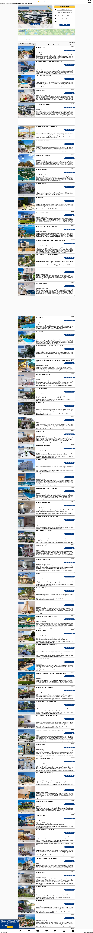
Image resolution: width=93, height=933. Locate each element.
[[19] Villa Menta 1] (26, 337)
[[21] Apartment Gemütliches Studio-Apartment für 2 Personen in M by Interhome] (26, 366)
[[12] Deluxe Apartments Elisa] (26, 218)
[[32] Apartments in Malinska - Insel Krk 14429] (26, 522)
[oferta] (21, 58)
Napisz (92, 932)
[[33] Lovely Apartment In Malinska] (26, 536)
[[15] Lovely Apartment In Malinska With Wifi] (26, 260)
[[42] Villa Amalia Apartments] (26, 664)
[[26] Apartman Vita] (26, 437)
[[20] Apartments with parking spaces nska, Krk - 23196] (26, 351)
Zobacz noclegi (69, 50)
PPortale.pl (5, 932)
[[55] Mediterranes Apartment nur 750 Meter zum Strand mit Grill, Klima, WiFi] (26, 849)
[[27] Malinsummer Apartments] (26, 451)
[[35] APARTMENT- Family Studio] (26, 565)
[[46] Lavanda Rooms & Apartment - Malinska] (26, 721)
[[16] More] (26, 274)
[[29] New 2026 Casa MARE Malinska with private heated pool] (26, 479)
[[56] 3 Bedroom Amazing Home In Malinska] (26, 864)
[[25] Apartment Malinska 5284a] (26, 423)
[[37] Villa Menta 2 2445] (26, 593)
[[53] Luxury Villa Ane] (26, 821)
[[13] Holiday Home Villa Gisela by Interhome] (26, 232)
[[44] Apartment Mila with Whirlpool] (26, 693)
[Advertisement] (46, 306)
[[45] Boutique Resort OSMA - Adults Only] (26, 707)
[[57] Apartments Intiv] (26, 878)
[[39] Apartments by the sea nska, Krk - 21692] (26, 622)
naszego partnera (53, 386)
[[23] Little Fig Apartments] (26, 394)
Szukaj (64, 25)
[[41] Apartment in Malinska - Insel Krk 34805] (26, 650)
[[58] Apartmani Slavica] (26, 892)
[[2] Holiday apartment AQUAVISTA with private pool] (26, 67)
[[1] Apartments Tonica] (26, 53)
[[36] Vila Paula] (26, 579)
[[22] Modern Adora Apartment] (26, 380)
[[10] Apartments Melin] (26, 189)
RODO (6, 925)
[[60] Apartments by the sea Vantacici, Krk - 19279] (26, 921)
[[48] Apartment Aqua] (26, 750)
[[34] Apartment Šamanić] (26, 551)
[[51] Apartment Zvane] (26, 792)
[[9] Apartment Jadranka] (26, 175)
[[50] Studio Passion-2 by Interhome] (26, 778)
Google (2, 921)
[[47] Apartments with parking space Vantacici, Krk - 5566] (26, 736)
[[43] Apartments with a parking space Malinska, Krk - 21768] (26, 679)
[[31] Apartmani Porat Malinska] (26, 508)
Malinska (20, 48)
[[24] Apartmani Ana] (26, 408)
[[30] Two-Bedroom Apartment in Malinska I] (26, 494)
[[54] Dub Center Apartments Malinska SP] (26, 835)
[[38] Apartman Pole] (26, 607)
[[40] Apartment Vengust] (26, 636)
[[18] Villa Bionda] (26, 323)
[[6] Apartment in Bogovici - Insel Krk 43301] (26, 132)
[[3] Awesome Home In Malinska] (26, 81)
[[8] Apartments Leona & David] (26, 161)
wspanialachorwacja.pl (46, 2)
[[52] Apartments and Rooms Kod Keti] (26, 807)
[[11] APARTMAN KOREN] (26, 203)
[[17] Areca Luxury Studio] (26, 289)
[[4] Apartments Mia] (26, 96)
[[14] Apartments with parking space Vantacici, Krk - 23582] (26, 246)
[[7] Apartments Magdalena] (26, 146)
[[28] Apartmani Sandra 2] (26, 465)
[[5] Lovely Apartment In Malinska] (26, 110)
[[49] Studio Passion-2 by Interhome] (26, 764)
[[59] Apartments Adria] (26, 906)
